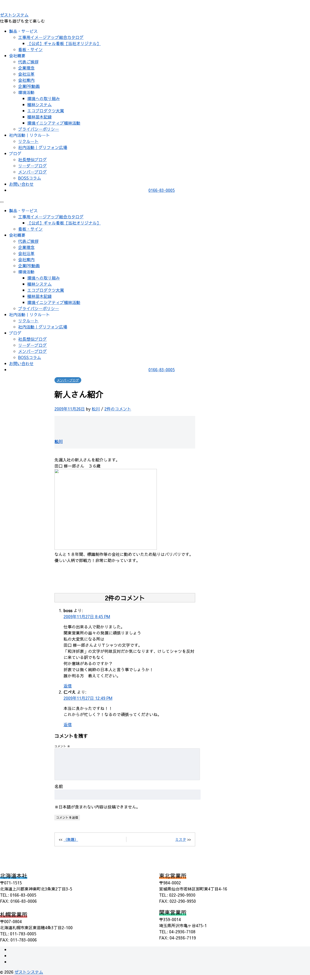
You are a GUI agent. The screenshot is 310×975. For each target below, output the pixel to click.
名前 (58, 786)
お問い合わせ (21, 184)
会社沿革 (26, 74)
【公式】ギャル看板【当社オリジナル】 (64, 43)
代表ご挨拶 (28, 62)
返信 (68, 686)
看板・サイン (30, 49)
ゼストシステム (14, 15)
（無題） (71, 839)
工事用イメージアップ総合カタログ (51, 37)
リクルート (28, 141)
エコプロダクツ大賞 (45, 110)
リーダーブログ (32, 166)
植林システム (39, 104)
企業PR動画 (29, 86)
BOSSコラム (29, 178)
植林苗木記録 (39, 117)
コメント (62, 746)
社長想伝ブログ (32, 159)
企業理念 (26, 68)
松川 (96, 409)
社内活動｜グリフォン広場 (42, 147)
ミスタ (180, 839)
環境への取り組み (43, 98)
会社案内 (26, 80)
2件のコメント (117, 409)
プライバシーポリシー (38, 129)
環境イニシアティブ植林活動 (53, 123)
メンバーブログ (32, 172)
